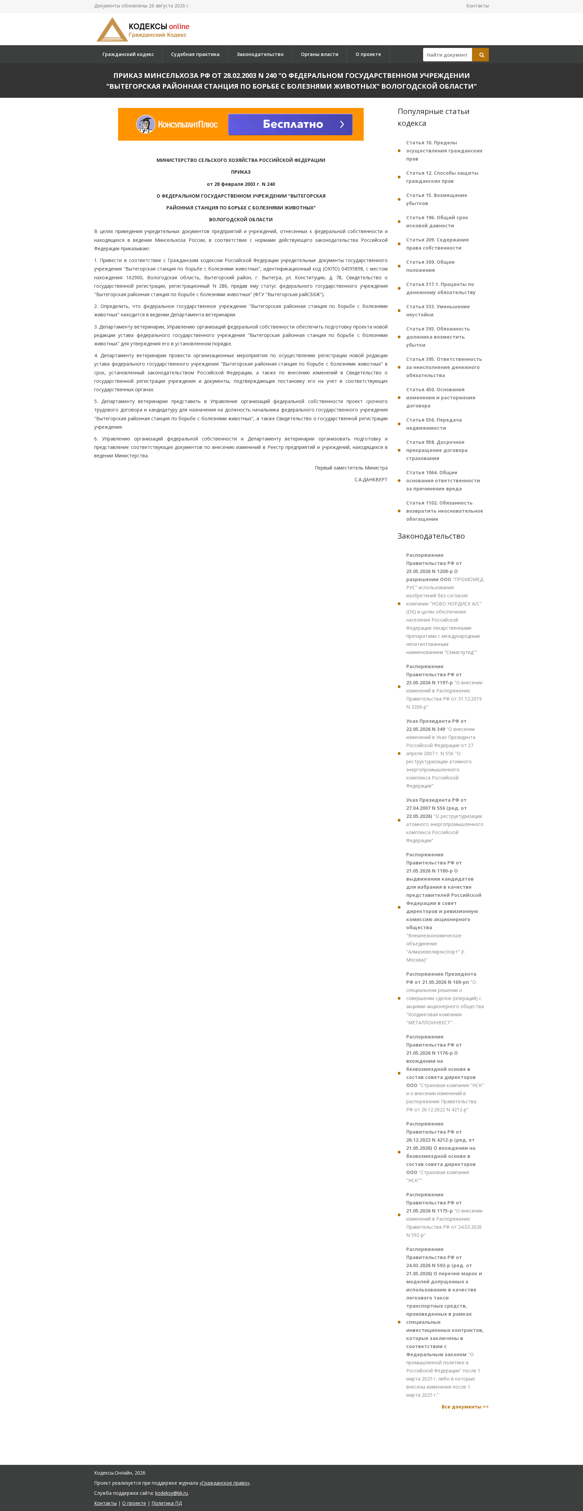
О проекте (368, 54)
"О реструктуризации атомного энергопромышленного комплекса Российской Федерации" (444, 820)
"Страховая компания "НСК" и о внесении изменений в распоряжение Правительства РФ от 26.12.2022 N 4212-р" (445, 1073)
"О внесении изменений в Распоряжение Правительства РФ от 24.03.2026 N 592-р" (444, 1214)
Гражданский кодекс (128, 54)
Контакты (477, 5)
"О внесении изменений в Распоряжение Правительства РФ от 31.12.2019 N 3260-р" (444, 686)
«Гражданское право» (224, 1483)
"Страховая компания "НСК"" (441, 1152)
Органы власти (319, 54)
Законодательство (260, 54)
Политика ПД (166, 1503)
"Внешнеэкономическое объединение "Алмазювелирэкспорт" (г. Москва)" (443, 907)
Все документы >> (465, 1406)
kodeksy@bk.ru (171, 1493)
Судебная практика (195, 54)
